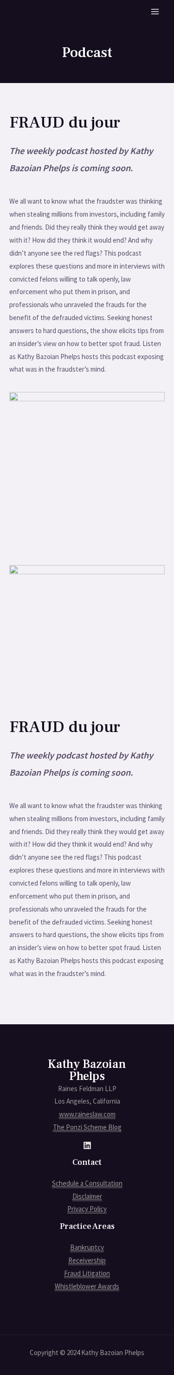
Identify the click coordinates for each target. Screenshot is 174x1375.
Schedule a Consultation (87, 1183)
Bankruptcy (87, 1247)
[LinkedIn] (87, 1145)
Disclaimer (87, 1196)
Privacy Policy (87, 1208)
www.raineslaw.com (87, 1114)
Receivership (87, 1260)
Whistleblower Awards (87, 1286)
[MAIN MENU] (155, 12)
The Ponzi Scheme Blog (87, 1127)
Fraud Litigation (87, 1273)
